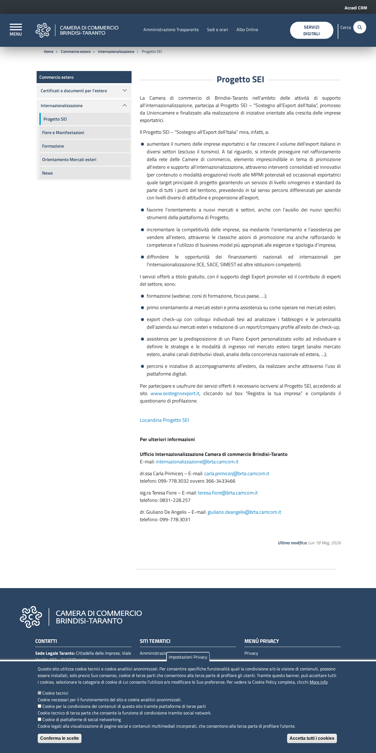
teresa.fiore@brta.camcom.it (228, 492)
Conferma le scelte (59, 738)
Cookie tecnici (55, 693)
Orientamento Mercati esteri (69, 159)
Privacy (251, 653)
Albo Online (247, 29)
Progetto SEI (55, 119)
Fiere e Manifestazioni (63, 132)
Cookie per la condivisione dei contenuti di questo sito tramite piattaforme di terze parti (124, 706)
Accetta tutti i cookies (312, 738)
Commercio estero (76, 51)
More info (319, 682)
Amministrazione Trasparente (171, 29)
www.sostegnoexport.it (175, 393)
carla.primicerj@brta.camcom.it (236, 473)
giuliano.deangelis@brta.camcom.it (244, 512)
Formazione (53, 146)
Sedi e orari (217, 29)
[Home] (77, 30)
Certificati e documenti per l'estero (74, 90)
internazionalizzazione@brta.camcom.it (197, 461)
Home (48, 51)
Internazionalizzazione (116, 51)
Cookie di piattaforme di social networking (81, 719)
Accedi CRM (356, 7)
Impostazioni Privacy (188, 657)
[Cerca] (359, 27)
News (47, 173)
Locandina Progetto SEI (164, 420)
